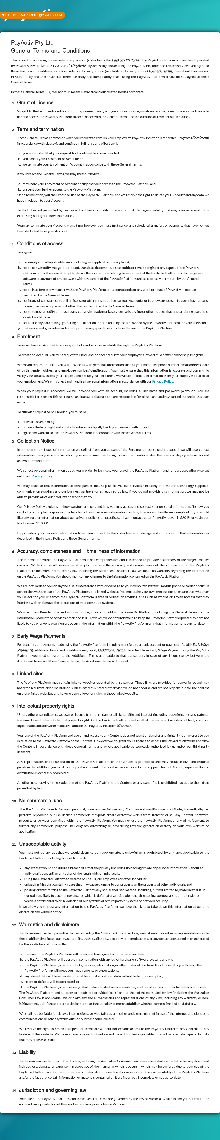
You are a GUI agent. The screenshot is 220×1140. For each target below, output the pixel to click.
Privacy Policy (136, 71)
